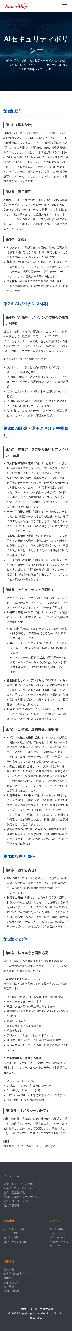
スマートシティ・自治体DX (20, 1184)
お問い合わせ (11, 1290)
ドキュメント (58, 1233)
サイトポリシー (12, 1282)
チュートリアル (59, 1241)
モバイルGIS (10, 1237)
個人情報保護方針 (14, 1273)
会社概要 (8, 1269)
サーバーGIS (10, 1233)
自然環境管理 (11, 1205)
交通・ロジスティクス (16, 1201)
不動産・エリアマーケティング (22, 1196)
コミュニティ (58, 1246)
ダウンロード (58, 1237)
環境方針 (8, 1278)
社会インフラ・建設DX (17, 1188)
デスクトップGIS (13, 1228)
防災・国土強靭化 (14, 1192)
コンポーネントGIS (14, 1241)
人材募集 (8, 1286)
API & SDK (56, 1228)
